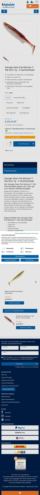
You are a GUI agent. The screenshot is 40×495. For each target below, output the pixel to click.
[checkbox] (3, 248)
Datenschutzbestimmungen (23, 233)
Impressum (35, 233)
